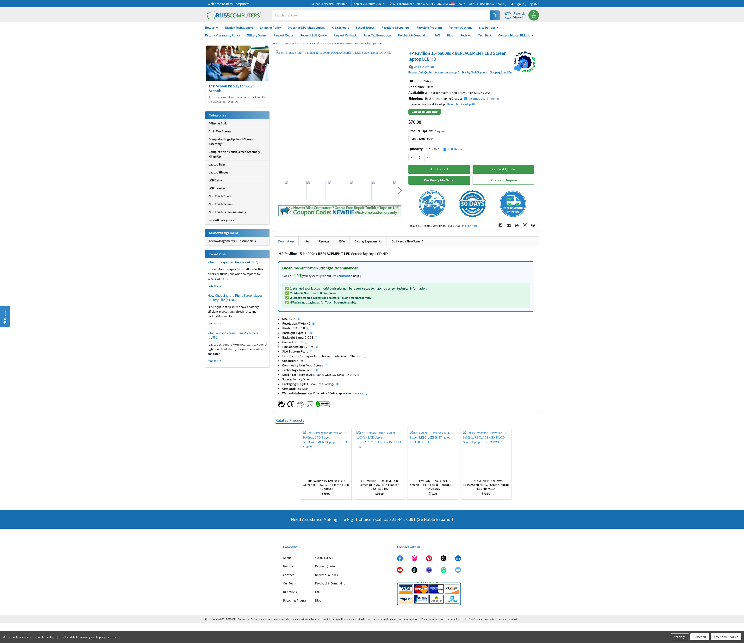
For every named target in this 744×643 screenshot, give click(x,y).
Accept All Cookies (726, 637)
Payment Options (460, 27)
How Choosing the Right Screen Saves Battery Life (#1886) (235, 297)
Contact (288, 575)
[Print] (516, 225)
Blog (450, 35)
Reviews (465, 35)
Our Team (289, 583)
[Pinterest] (533, 225)
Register (533, 4)
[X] (524, 225)
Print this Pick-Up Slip (461, 104)
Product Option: (427, 131)
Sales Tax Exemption (377, 35)
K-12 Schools (340, 27)
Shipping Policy (270, 27)
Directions (290, 592)
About (287, 558)
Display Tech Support (239, 27)
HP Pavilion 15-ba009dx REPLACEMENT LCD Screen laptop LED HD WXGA (486, 484)
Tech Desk (484, 35)
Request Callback (345, 35)
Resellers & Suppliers (395, 27)
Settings (679, 637)
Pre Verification (342, 276)
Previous (279, 191)
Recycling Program (429, 27)
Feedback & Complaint (413, 35)
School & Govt (365, 27)
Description (286, 241)
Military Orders (257, 35)
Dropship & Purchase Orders (306, 27)
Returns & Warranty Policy (222, 35)
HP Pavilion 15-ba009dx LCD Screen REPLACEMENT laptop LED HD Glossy (326, 484)
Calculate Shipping (425, 112)
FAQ (437, 35)
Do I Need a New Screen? (408, 241)
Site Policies (487, 27)
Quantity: (436, 149)
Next (400, 191)
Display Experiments (368, 241)
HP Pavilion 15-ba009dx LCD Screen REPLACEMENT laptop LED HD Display (433, 484)
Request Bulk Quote (313, 35)
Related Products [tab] (290, 420)
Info (306, 241)
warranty (361, 393)
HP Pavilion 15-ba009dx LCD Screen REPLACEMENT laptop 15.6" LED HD (379, 484)
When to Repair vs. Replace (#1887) (233, 262)
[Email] (508, 225)
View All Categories (221, 220)
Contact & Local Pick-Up (514, 35)
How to (210, 27)
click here (471, 226)
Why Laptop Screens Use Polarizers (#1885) (233, 335)
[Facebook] (500, 225)
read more (214, 285)
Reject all (699, 637)
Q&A (342, 241)
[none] (340, 114)
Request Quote (283, 35)
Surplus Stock (324, 558)
